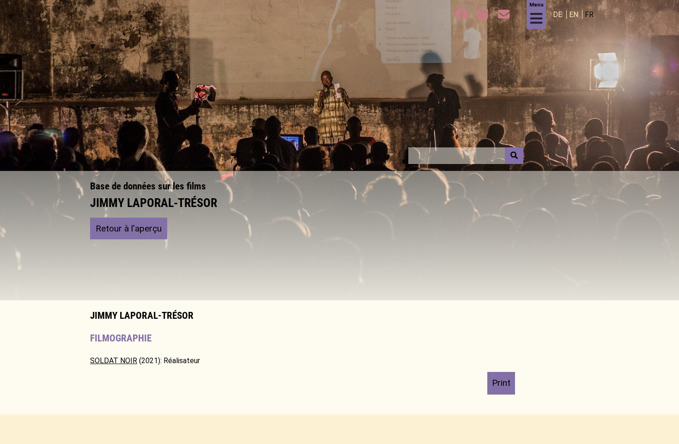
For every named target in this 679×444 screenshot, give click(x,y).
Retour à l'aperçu (129, 228)
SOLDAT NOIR (113, 360)
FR (589, 14)
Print (501, 382)
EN (574, 14)
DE (558, 14)
